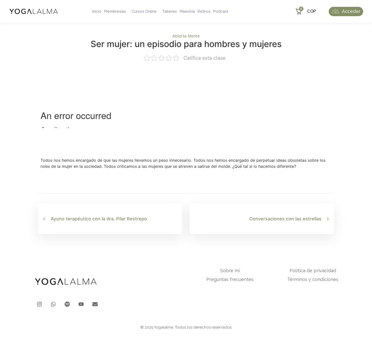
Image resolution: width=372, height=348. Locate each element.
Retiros (204, 11)
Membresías (115, 11)
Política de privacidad (313, 270)
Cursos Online (144, 11)
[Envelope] (95, 304)
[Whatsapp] (53, 304)
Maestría (187, 11)
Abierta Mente (186, 35)
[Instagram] (39, 304)
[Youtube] (81, 304)
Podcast (220, 11)
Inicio (96, 11)
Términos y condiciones (312, 279)
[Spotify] (67, 304)
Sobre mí (230, 270)
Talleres (169, 11)
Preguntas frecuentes (230, 279)
